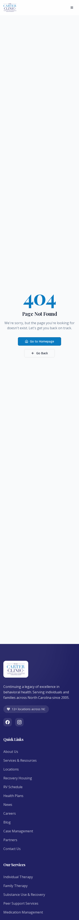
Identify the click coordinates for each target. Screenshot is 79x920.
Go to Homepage (42, 341)
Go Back (42, 353)
